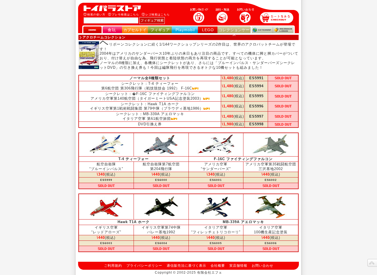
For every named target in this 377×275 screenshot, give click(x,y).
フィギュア (160, 30)
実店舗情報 (238, 266)
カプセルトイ (135, 30)
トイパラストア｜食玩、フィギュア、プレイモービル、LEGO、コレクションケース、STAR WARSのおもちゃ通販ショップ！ (114, 8)
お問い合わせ (262, 266)
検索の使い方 (96, 14)
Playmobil (185, 30)
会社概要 (218, 266)
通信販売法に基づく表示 (186, 266)
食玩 (112, 30)
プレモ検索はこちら (125, 14)
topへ (372, 263)
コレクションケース (234, 32)
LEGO (208, 30)
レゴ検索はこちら (157, 14)
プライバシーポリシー (144, 266)
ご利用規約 (113, 266)
